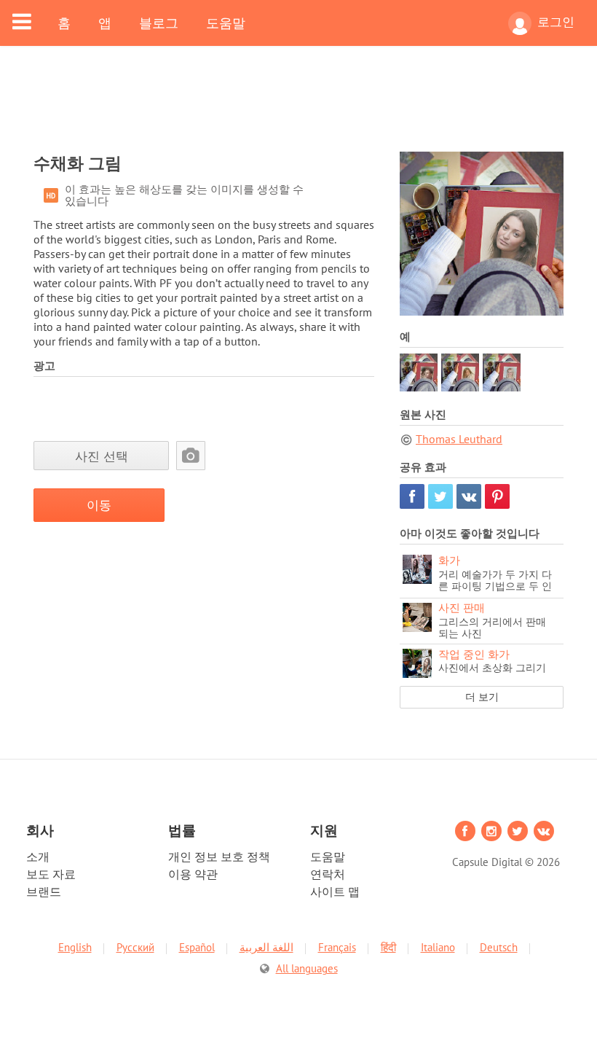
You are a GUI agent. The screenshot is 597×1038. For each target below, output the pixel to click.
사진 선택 (101, 456)
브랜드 (43, 891)
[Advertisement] (298, 108)
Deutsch (499, 947)
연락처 (327, 874)
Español (197, 947)
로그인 (555, 22)
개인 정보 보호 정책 (219, 856)
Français (337, 947)
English (75, 947)
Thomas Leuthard (459, 439)
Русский (135, 947)
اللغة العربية (266, 947)
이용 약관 (193, 874)
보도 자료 (51, 874)
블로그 (158, 22)
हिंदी (388, 947)
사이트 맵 (335, 891)
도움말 (225, 22)
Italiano (438, 947)
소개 (38, 856)
